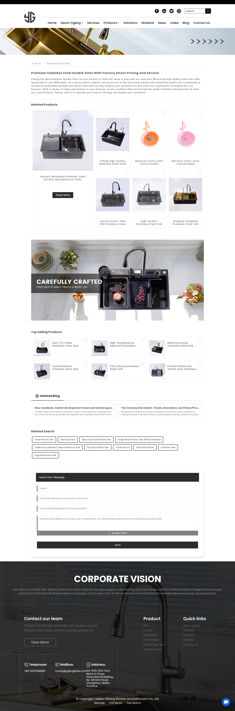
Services (188, 630)
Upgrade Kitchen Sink (45, 455)
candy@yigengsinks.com (70, 671)
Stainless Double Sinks (58, 63)
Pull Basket (150, 635)
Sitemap (99, 703)
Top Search (133, 703)
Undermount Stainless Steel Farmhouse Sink (57, 447)
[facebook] (157, 10)
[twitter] (171, 10)
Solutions (189, 635)
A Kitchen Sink (168, 447)
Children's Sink (152, 649)
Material (188, 640)
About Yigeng (191, 625)
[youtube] (179, 10)
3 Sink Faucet (122, 447)
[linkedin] (164, 10)
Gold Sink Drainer (145, 447)
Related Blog (50, 396)
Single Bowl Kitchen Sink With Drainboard (139, 439)
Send (117, 545)
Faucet (147, 630)
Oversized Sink (67, 439)
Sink (145, 625)
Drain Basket (151, 640)
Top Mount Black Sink (98, 447)
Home (38, 63)
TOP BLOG (115, 703)
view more (40, 642)
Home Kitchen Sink (44, 439)
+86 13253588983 (35, 671)
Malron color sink (153, 644)
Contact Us (190, 644)
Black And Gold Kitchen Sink (96, 439)
